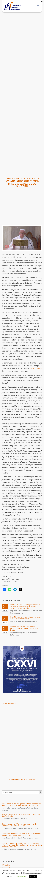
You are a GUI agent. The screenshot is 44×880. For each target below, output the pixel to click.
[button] (42, 2)
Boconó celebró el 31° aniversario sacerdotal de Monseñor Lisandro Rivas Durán (24, 628)
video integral (36, 368)
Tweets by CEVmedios (9, 703)
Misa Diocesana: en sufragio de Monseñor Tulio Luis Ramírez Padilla (25, 618)
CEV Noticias (6, 865)
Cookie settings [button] (21, 876)
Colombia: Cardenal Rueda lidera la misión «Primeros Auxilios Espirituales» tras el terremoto (21, 834)
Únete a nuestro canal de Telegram (22, 779)
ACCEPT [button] (33, 876)
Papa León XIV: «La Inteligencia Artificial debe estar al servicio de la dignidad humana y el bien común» (25, 606)
